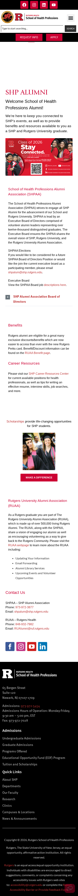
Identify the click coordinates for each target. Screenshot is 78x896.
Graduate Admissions (17, 744)
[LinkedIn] (42, 646)
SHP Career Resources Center (49, 373)
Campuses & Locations (18, 812)
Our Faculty (10, 792)
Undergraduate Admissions (21, 738)
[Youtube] (54, 5)
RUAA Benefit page (37, 352)
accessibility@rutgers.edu (26, 884)
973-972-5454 (30, 705)
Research (8, 799)
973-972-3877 (24, 607)
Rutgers (9, 865)
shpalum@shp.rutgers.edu (25, 272)
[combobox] (32, 28)
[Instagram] (34, 5)
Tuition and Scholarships (19, 764)
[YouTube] (31, 646)
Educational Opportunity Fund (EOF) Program (33, 757)
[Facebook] (24, 5)
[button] (71, 18)
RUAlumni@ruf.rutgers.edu (31, 628)
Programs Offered (14, 751)
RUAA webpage (18, 545)
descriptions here (55, 284)
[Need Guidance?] (70, 888)
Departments (11, 786)
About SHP (9, 779)
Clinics (7, 805)
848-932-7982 (24, 624)
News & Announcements (19, 818)
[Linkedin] (44, 5)
